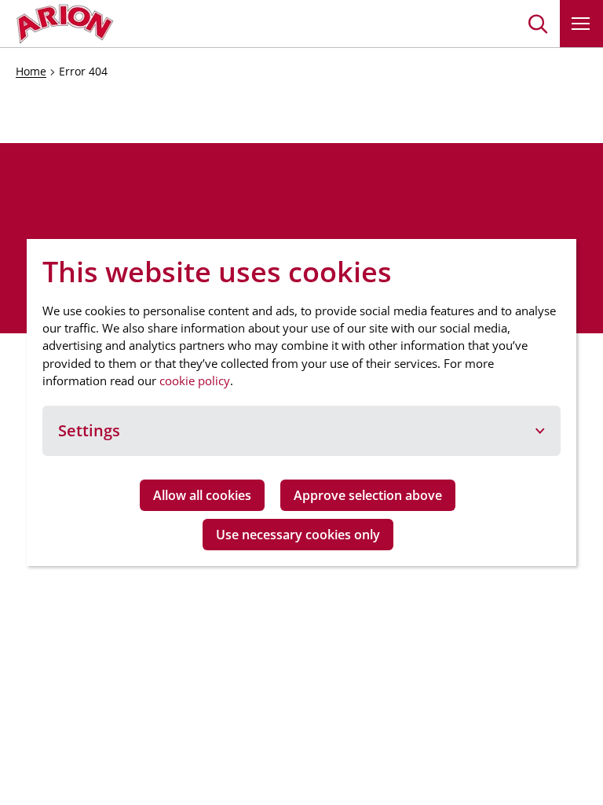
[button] (538, 23)
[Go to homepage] (65, 23)
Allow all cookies (202, 495)
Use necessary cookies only (298, 534)
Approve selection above (368, 495)
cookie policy (194, 380)
